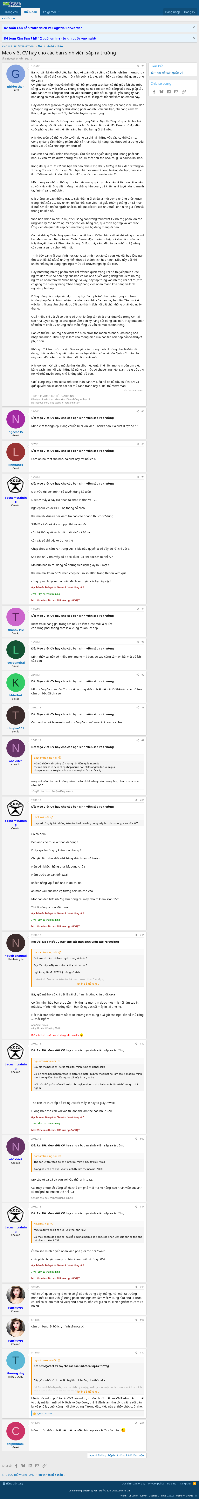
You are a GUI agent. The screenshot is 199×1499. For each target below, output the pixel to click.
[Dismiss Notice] (193, 28)
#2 (142, 411)
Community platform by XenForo (99, 1490)
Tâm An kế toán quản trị (167, 72)
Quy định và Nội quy (133, 1483)
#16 (142, 1319)
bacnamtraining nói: (45, 757)
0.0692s (170, 1495)
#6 (142, 641)
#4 (142, 477)
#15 (142, 1287)
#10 (142, 800)
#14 (142, 1206)
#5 (142, 609)
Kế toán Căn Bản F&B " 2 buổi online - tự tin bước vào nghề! (50, 38)
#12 (142, 1043)
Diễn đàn (30, 12)
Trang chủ (11, 12)
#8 (142, 707)
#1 (142, 66)
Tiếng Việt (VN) (14, 1483)
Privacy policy (156, 1483)
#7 (142, 674)
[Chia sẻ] (137, 66)
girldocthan (11, 58)
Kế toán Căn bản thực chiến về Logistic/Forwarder (43, 28)
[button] (59, 12)
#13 (142, 1138)
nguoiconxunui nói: (45, 1061)
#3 (142, 444)
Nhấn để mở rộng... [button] (88, 983)
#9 (142, 740)
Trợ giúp (171, 1483)
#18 (142, 1423)
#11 (142, 935)
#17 (142, 1352)
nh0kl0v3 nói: (41, 817)
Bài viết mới (8, 18)
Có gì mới (49, 12)
